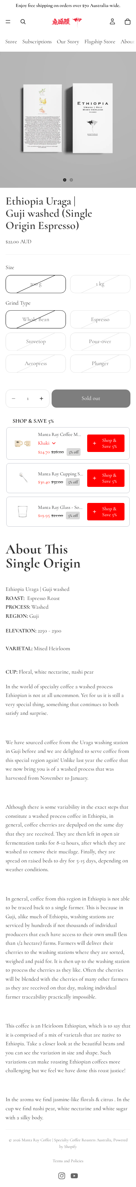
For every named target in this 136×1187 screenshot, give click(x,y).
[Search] (23, 21)
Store (11, 41)
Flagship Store (99, 41)
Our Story (68, 41)
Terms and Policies (68, 1160)
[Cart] (127, 21)
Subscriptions (37, 41)
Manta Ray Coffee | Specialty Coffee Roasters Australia (66, 1139)
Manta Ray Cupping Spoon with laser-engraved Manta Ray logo (60, 474)
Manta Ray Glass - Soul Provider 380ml (60, 507)
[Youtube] (74, 1176)
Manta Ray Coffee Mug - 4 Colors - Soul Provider (60, 434)
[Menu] (8, 22)
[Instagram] (62, 1176)
